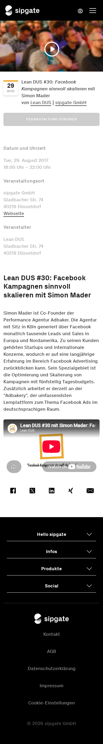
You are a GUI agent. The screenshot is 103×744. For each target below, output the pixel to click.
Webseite (13, 213)
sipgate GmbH (71, 102)
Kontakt (51, 634)
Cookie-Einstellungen (51, 703)
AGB (51, 651)
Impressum (51, 686)
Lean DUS (40, 102)
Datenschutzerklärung (52, 668)
